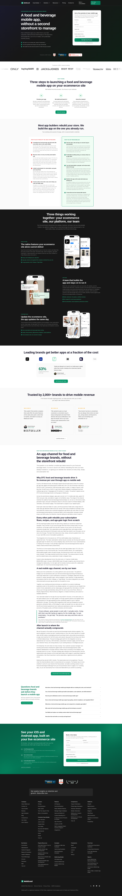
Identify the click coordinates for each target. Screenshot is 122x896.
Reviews (23, 811)
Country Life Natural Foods (66, 619)
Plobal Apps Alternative (76, 806)
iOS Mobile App (58, 859)
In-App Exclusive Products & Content (61, 818)
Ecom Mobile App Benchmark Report (92, 860)
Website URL (77, 29)
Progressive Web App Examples (60, 846)
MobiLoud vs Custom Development (76, 814)
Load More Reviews (60, 438)
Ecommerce (24, 845)
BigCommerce (91, 806)
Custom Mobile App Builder (59, 864)
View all (40, 838)
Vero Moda (40, 826)
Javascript (73, 847)
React (72, 845)
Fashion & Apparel (25, 850)
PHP (72, 852)
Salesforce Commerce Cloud (93, 818)
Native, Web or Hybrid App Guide (94, 871)
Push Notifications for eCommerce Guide (93, 864)
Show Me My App (61, 112)
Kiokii (39, 833)
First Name (77, 19)
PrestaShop (90, 821)
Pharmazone (41, 831)
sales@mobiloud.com (89, 42)
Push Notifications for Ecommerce (43, 865)
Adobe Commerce (92, 808)
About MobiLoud (25, 804)
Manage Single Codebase (61, 811)
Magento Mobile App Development (43, 853)
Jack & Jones (41, 821)
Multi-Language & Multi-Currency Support (60, 827)
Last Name (89, 19)
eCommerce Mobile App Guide (93, 867)
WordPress (90, 813)
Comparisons (24, 817)
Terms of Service (38, 886)
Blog (22, 815)
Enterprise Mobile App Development (43, 861)
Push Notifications (59, 806)
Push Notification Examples (59, 852)
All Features (57, 804)
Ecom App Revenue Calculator (92, 852)
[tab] (27, 359)
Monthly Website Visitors (70, 754)
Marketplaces (24, 847)
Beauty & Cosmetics (26, 852)
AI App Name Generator (93, 849)
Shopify (89, 804)
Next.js (72, 854)
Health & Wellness (25, 854)
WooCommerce (91, 815)
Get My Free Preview (86, 39)
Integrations (57, 830)
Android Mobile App (59, 861)
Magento (90, 811)
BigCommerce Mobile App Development (44, 857)
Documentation (41, 806)
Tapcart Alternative (75, 804)
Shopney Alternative (76, 808)
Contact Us (71, 3)
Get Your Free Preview (26, 702)
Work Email (77, 24)
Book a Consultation (82, 2)
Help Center (41, 808)
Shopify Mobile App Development (43, 849)
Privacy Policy (46, 886)
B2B (22, 863)
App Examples (24, 813)
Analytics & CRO (58, 824)
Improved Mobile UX (59, 813)
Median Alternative (75, 811)
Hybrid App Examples (60, 849)
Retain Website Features (60, 808)
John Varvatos (41, 819)
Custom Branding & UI (60, 815)
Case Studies (24, 808)
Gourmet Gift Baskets (43, 828)
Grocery (23, 859)
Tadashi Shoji (41, 824)
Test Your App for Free (43, 811)
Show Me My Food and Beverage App (61, 673)
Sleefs (39, 835)
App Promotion (58, 821)
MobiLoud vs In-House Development (76, 817)
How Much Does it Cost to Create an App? (44, 846)
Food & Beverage (25, 856)
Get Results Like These (61, 381)
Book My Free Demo (82, 760)
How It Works (24, 822)
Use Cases (24, 820)
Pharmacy (23, 861)
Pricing (64, 3)
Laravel (73, 850)
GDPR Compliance (55, 886)
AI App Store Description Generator (94, 846)
